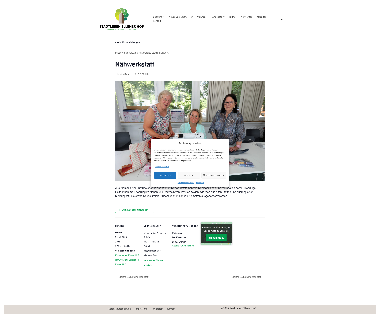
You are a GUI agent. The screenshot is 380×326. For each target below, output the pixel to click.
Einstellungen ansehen (213, 175)
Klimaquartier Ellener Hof (127, 255)
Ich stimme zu (216, 237)
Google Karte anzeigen (183, 245)
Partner (232, 16)
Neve (99, 318)
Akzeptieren (165, 175)
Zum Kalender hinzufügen (135, 209)
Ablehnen (188, 175)
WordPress (128, 318)
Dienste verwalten (162, 166)
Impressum (200, 182)
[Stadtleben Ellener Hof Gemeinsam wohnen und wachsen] (122, 19)
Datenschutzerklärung (186, 182)
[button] (163, 17)
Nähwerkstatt (121, 259)
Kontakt (157, 20)
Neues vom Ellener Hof (181, 16)
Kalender (261, 16)
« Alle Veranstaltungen (128, 42)
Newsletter (246, 16)
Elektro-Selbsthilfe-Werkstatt (133, 277)
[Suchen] (282, 19)
